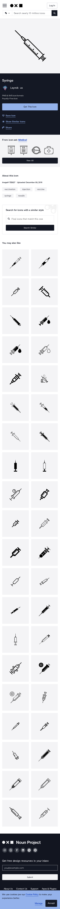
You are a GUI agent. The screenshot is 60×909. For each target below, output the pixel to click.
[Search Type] (7, 13)
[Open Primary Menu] (5, 6)
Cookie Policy (32, 894)
